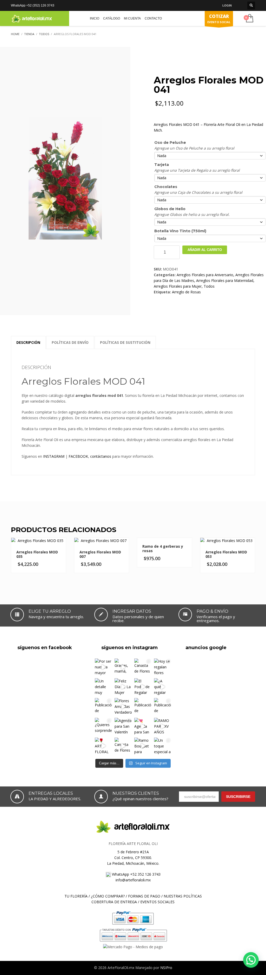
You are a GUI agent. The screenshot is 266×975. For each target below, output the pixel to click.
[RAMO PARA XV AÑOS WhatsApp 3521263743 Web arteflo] (162, 726)
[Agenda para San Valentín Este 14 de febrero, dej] (123, 726)
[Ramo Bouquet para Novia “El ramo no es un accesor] (142, 746)
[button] (251, 960)
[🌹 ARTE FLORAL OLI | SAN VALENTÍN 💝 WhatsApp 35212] (103, 746)
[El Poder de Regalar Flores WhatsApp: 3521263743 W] (142, 686)
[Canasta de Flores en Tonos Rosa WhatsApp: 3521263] (123, 746)
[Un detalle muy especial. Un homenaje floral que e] (103, 686)
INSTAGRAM (53, 456)
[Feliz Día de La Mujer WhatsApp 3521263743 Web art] (123, 686)
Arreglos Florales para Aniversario (205, 274)
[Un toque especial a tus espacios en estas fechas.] (162, 746)
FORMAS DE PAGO (144, 896)
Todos (209, 286)
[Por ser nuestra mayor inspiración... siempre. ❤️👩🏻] (103, 667)
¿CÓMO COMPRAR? (108, 896)
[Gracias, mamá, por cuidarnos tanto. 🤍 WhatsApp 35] (123, 667)
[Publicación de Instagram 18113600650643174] (162, 706)
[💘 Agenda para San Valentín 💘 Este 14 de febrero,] (142, 726)
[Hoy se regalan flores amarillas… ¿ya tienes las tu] (162, 667)
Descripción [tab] (28, 342)
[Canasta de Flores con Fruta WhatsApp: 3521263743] (142, 667)
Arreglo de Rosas (186, 291)
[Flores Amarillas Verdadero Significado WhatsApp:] (123, 706)
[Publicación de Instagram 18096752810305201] (103, 706)
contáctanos (100, 456)
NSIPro (166, 967)
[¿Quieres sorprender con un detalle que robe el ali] (103, 726)
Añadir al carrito (205, 250)
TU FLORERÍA (76, 896)
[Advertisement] (217, 687)
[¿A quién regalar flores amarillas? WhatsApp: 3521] (162, 686)
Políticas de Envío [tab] (70, 342)
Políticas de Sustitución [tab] (125, 342)
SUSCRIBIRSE (238, 797)
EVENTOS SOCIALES (157, 901)
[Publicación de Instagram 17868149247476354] (142, 706)
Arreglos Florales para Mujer (178, 286)
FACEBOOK (78, 456)
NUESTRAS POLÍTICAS (183, 896)
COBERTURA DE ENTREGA (114, 901)
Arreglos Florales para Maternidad (224, 280)
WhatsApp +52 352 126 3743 (136, 874)
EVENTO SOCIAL (218, 18)
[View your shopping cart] (249, 19)
